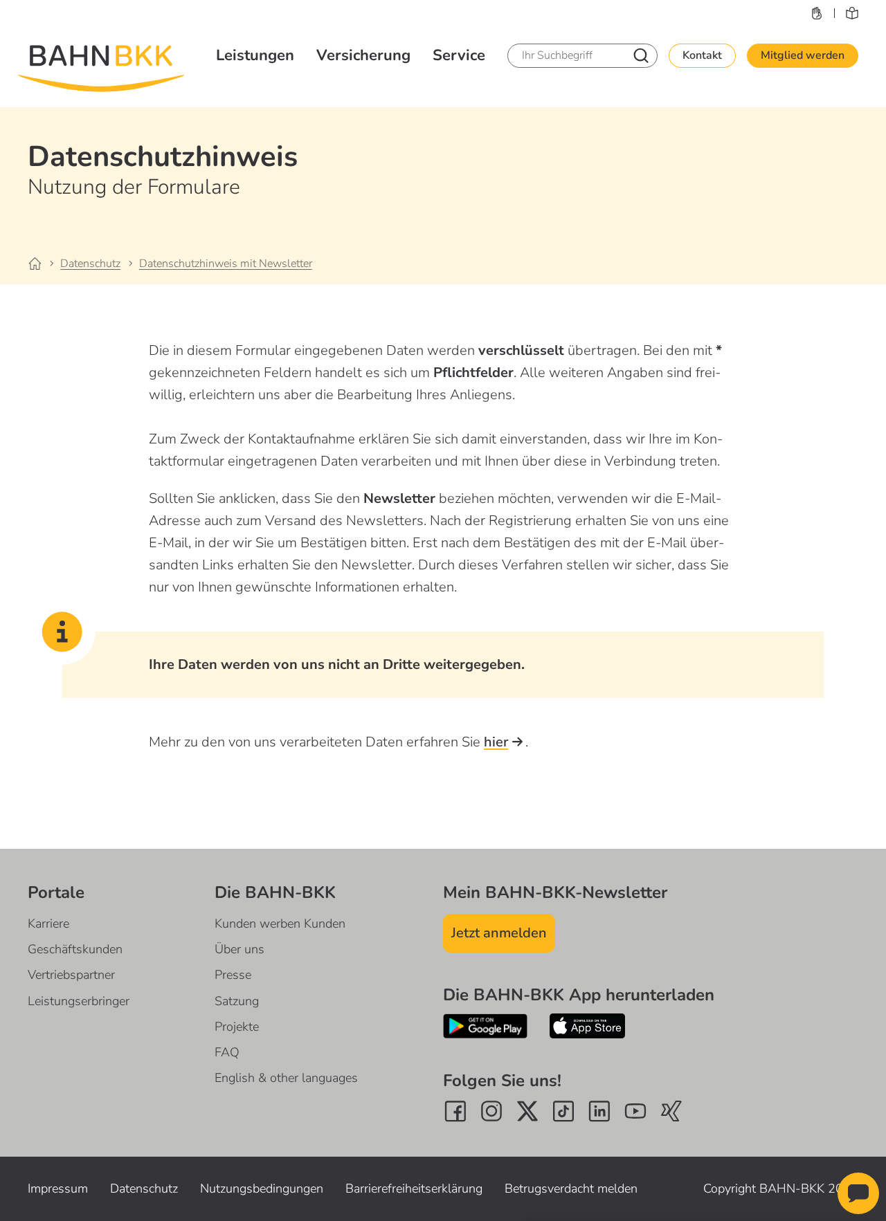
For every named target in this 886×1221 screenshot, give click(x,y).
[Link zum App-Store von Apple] (588, 1025)
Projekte (237, 1026)
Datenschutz (144, 1188)
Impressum (58, 1188)
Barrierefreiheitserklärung (413, 1188)
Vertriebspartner (71, 974)
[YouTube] (635, 1111)
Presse (233, 974)
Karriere (48, 923)
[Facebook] (455, 1111)
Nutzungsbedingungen (261, 1188)
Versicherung (363, 55)
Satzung (237, 1001)
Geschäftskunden (75, 949)
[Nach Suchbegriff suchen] (641, 56)
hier (496, 742)
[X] (527, 1111)
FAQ (227, 1052)
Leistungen (255, 55)
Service (459, 55)
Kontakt (702, 55)
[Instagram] (491, 1111)
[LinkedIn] (599, 1111)
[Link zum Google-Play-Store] (485, 1025)
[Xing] (671, 1111)
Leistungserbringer (78, 1001)
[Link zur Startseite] (43, 264)
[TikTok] (563, 1111)
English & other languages (286, 1077)
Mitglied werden (802, 55)
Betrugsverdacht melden (571, 1188)
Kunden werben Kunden (280, 923)
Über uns (239, 949)
